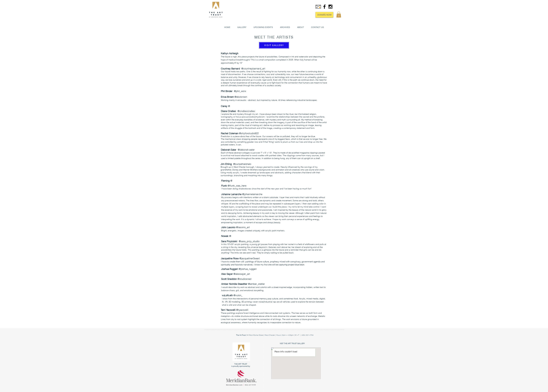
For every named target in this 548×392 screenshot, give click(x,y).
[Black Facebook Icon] (324, 6)
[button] (338, 15)
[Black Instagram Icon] (330, 6)
